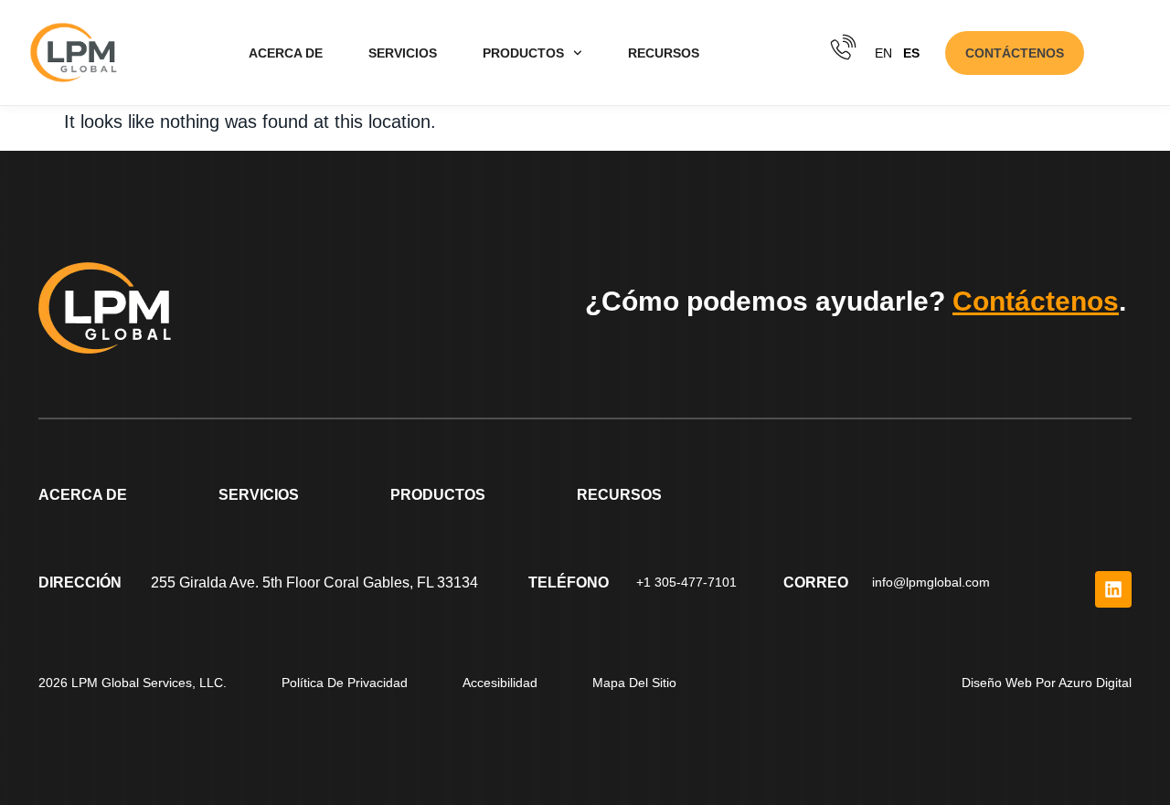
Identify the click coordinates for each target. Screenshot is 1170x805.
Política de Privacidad (345, 682)
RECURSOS (663, 53)
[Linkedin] (1113, 589)
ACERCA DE (286, 53)
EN (883, 53)
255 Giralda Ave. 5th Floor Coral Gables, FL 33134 (314, 582)
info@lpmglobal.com (931, 582)
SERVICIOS (402, 53)
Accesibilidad (500, 682)
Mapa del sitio (634, 682)
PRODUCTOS (523, 53)
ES (911, 53)
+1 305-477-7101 (686, 582)
